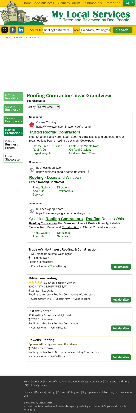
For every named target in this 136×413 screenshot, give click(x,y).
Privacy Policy (39, 385)
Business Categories (69, 392)
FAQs (26, 385)
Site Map (28, 392)
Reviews (40, 392)
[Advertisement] (68, 65)
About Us (37, 381)
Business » (12, 108)
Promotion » (14, 131)
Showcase (12, 157)
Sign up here (89, 392)
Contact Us (96, 381)
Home (27, 381)
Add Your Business (78, 381)
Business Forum (11, 144)
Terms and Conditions (116, 381)
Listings (51, 392)
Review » (11, 96)
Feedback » (13, 119)
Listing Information (55, 381)
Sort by (31, 107)
